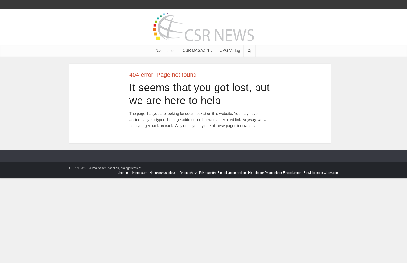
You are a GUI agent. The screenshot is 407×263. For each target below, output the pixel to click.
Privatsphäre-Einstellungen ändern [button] (222, 172)
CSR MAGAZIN (196, 51)
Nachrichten (165, 51)
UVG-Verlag (230, 51)
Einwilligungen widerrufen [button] (321, 172)
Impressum (139, 172)
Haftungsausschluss (163, 172)
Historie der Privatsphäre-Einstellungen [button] (274, 172)
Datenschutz (188, 172)
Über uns (123, 172)
